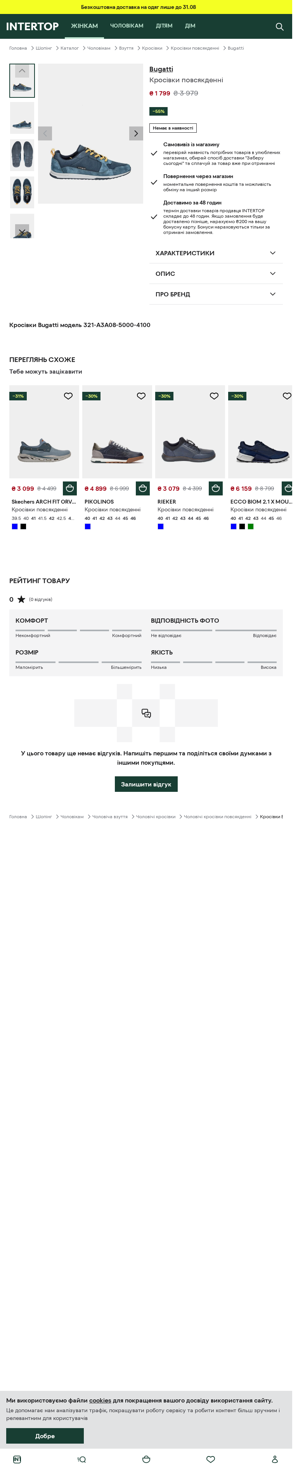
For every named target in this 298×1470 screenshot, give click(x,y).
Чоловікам (99, 48)
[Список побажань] (210, 1459)
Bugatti (236, 48)
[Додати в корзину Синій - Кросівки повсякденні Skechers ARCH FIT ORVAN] (68, 486)
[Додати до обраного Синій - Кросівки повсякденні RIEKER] (210, 396)
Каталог (70, 48)
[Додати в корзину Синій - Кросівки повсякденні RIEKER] (211, 486)
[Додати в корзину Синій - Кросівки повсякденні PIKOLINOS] (140, 486)
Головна (18, 48)
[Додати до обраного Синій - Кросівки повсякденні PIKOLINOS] (138, 396)
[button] (45, 133)
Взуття (126, 48)
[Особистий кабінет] (275, 1459)
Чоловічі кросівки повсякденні (217, 814)
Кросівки (152, 48)
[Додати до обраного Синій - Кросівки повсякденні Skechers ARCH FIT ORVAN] (66, 396)
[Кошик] (146, 1459)
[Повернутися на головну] (32, 26)
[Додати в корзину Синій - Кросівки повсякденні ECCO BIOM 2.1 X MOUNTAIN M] (283, 486)
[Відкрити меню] (81, 1459)
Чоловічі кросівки (155, 814)
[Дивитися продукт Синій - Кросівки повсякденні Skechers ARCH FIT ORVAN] (43, 430)
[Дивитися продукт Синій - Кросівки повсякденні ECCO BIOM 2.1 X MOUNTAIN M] (258, 430)
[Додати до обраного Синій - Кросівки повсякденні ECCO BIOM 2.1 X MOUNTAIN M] (281, 396)
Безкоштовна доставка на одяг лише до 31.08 (138, 7)
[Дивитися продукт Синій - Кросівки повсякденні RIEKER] (186, 430)
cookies (100, 1400)
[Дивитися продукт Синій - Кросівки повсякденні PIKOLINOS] (115, 430)
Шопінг (44, 48)
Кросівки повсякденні (195, 48)
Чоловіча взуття (110, 814)
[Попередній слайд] (45, 133)
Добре (45, 1436)
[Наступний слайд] (22, 231)
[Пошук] (280, 26)
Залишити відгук (146, 782)
